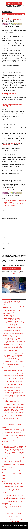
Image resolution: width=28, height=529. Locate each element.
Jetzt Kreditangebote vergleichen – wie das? (14, 322)
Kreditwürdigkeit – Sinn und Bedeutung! (13, 339)
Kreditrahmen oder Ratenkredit (11, 324)
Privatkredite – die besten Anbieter (11, 401)
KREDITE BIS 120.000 (14, 516)
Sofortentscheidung (6, 190)
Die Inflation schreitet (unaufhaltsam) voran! (14, 356)
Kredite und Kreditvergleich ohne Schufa (13, 484)
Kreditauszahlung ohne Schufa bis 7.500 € (13, 410)
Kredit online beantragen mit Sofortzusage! (14, 449)
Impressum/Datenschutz (14, 518)
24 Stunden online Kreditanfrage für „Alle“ (13, 460)
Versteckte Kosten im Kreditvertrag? (12, 318)
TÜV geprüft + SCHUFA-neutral (11, 336)
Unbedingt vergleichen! (9, 94)
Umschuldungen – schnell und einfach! (13, 352)
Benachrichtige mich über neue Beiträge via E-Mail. (13, 265)
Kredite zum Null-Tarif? (9, 309)
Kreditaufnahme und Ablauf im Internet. (13, 326)
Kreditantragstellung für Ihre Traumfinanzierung (15, 404)
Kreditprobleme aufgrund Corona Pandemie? (14, 429)
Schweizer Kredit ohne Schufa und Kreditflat (14, 500)
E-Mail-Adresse (5, 243)
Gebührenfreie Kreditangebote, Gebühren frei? (14, 319)
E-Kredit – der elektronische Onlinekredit (13, 424)
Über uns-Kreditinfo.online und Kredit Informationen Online (14, 520)
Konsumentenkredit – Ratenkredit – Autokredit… (15, 435)
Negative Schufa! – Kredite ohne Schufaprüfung (15, 446)
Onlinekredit (18, 513)
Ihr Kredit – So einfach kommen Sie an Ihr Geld (14, 498)
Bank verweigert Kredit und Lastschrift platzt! (14, 386)
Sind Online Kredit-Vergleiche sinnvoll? (13, 347)
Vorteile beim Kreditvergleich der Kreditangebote (12, 105)
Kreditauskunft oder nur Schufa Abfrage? (13, 407)
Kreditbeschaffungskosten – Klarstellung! (13, 321)
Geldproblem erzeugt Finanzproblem (12, 423)
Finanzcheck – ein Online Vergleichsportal (13, 346)
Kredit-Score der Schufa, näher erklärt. (12, 338)
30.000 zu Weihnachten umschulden (12, 301)
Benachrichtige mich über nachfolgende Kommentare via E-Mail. (14, 261)
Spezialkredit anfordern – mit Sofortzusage (13, 409)
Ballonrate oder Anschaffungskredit (12, 393)
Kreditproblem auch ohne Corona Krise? (13, 384)
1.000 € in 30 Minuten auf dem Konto (12, 494)
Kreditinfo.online (14, 3)
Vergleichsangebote (7, 11)
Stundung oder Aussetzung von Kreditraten (14, 420)
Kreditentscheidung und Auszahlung (12, 450)
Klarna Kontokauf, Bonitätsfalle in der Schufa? (14, 353)
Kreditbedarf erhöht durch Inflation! (12, 364)
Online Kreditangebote (11, 19)
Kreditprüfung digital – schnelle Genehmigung (14, 395)
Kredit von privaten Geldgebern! (14, 515)
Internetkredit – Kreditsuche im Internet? (13, 344)
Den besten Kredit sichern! (10, 315)
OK (14, 527)
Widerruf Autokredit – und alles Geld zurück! (14, 369)
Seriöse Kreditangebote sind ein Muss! (12, 390)
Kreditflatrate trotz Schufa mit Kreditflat (13, 447)
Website (3, 248)
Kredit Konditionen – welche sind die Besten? (14, 392)
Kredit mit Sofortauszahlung (10, 350)
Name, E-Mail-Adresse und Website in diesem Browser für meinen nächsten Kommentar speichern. (14, 256)
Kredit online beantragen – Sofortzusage (13, 421)
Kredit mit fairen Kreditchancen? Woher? (13, 358)
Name (3, 238)
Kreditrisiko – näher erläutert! (10, 332)
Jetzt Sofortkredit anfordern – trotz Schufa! (14, 452)
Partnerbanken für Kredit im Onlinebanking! (14, 430)
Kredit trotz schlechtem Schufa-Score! (12, 359)
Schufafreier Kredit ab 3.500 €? (11, 316)
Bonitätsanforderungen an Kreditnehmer (13, 349)
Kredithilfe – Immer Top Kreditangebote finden (14, 489)
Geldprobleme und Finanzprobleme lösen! (13, 373)
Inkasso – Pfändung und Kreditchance (12, 418)
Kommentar (5, 224)
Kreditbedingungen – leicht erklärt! (12, 330)
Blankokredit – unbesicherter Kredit (12, 403)
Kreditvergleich (6, 145)
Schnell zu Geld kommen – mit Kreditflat (13, 483)
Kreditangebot (15, 143)
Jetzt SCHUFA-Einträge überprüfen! (12, 310)
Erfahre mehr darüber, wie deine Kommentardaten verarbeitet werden (11, 273)
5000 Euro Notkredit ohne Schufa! (11, 504)
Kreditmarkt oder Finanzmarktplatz (12, 406)
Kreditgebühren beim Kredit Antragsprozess (14, 400)
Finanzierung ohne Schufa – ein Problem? (13, 355)
